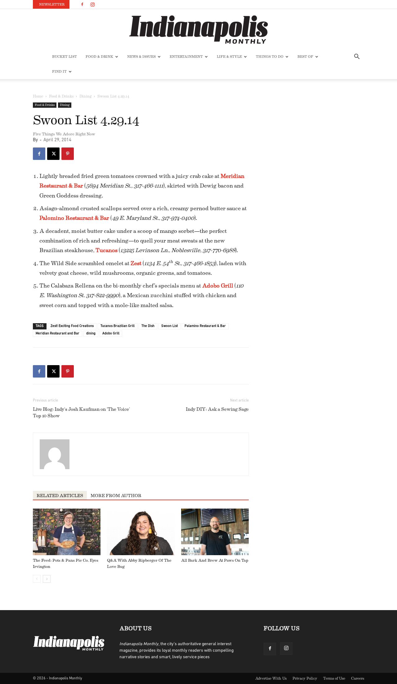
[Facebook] (82, 4)
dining (91, 333)
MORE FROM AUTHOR (116, 496)
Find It (59, 71)
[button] (356, 57)
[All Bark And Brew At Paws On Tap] (215, 532)
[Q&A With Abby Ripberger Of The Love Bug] (141, 532)
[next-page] (47, 579)
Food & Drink (99, 56)
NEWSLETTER (52, 4)
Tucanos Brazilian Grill (117, 326)
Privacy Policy (304, 678)
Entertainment (186, 56)
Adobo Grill (110, 333)
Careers (357, 678)
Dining (85, 96)
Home (38, 96)
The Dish (147, 326)
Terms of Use (334, 678)
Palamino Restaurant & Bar (205, 326)
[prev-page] (37, 579)
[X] (53, 153)
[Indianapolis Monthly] (198, 29)
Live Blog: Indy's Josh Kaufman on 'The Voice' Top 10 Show (81, 412)
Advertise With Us (271, 678)
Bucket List (64, 56)
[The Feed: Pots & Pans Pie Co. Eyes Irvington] (66, 532)
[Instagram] (92, 4)
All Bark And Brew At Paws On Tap (214, 560)
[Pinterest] (67, 153)
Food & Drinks (61, 96)
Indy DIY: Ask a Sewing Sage (217, 409)
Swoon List (169, 326)
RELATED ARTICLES (60, 496)
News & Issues (141, 56)
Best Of (305, 56)
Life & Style (229, 56)
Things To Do (269, 56)
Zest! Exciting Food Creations (72, 326)
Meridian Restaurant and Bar (57, 333)
